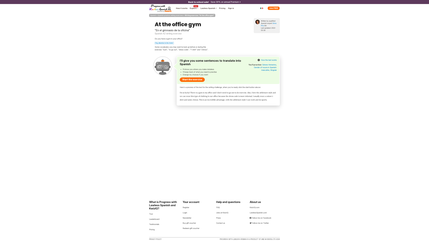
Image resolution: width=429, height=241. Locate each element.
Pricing (222, 8)
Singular (273, 70)
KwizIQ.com (254, 207)
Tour (151, 214)
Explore (193, 8)
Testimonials (154, 224)
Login (185, 213)
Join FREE (273, 8)
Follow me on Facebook (261, 218)
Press (218, 218)
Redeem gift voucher (191, 228)
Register (186, 207)
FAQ (218, 207)
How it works (182, 8)
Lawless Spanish (207, 8)
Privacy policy (155, 239)
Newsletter (187, 218)
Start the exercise (192, 79)
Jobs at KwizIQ (222, 213)
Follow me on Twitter (260, 223)
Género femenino (269, 65)
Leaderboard (154, 219)
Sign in (231, 8)
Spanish (153, 15)
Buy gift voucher (189, 223)
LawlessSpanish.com (258, 213)
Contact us (220, 223)
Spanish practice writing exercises (170, 15)
